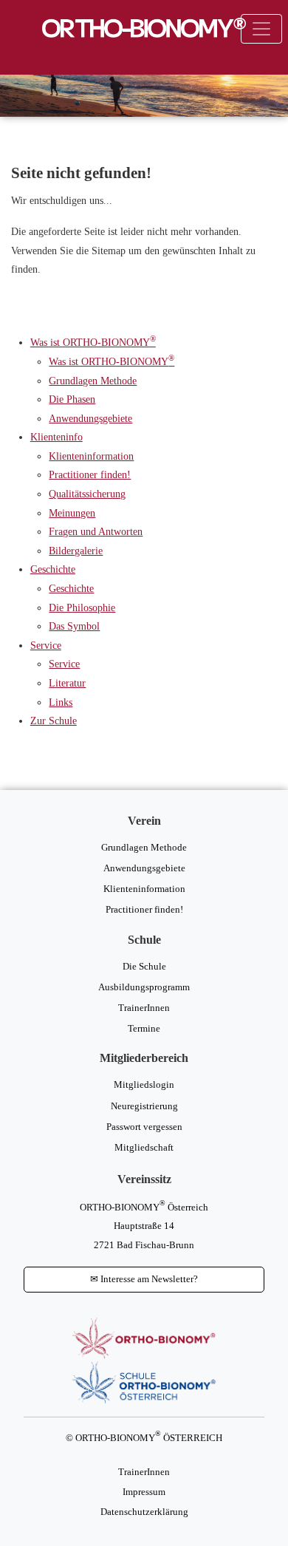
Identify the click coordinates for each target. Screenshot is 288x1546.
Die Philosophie (82, 607)
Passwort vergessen (144, 1127)
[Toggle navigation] (261, 29)
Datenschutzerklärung (144, 1512)
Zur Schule (53, 720)
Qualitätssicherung (87, 494)
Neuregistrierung (144, 1106)
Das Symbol (74, 626)
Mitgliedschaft (144, 1148)
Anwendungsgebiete (90, 418)
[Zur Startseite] (144, 28)
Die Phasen (72, 399)
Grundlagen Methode (93, 380)
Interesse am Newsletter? (144, 1279)
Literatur (67, 683)
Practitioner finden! (90, 474)
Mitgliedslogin (144, 1085)
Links (60, 702)
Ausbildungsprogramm (144, 987)
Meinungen (72, 513)
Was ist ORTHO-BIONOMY (93, 342)
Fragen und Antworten (96, 531)
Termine (144, 1029)
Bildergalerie (76, 550)
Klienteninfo (56, 437)
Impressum (144, 1492)
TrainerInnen (144, 1008)
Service (45, 645)
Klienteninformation (91, 456)
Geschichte (52, 569)
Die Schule (144, 966)
